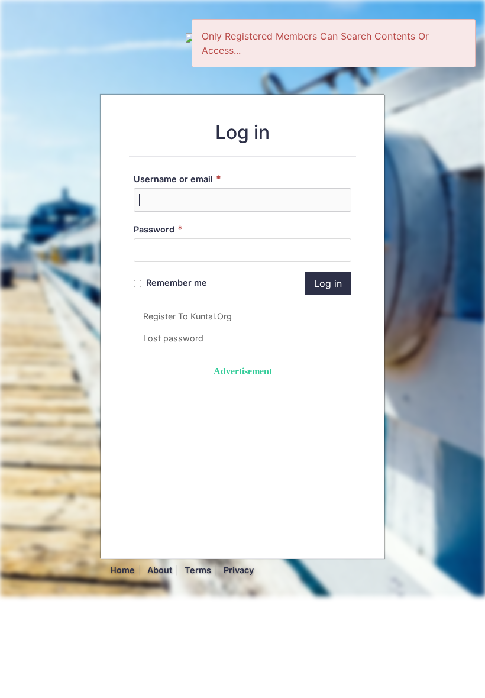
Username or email (177, 179)
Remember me (175, 282)
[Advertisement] (242, 461)
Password (158, 229)
